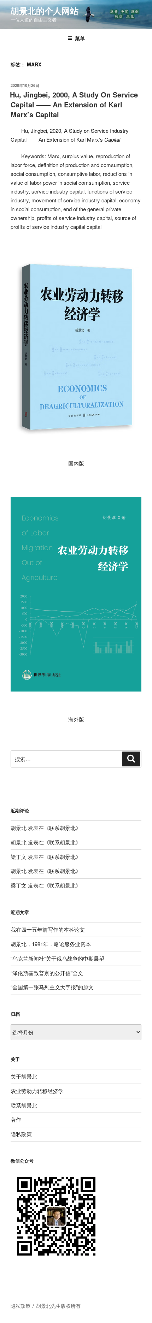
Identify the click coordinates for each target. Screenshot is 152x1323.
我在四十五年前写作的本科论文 (48, 929)
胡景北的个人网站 (44, 11)
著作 (16, 1119)
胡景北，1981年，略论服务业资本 (51, 944)
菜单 (80, 38)
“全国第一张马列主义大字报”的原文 (52, 987)
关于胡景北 (24, 1076)
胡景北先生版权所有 (59, 1305)
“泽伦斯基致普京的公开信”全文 (47, 973)
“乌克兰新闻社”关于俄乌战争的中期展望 (57, 958)
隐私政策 (21, 1134)
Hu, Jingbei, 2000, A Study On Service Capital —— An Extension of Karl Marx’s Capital (74, 104)
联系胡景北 (62, 827)
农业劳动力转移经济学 (37, 1090)
